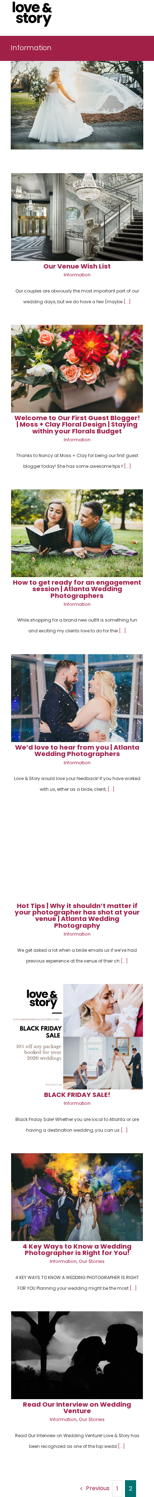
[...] (127, 302)
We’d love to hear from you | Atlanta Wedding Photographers (77, 750)
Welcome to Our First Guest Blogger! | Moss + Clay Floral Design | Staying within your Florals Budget (77, 424)
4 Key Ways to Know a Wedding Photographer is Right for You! (77, 1249)
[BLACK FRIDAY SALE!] (77, 1036)
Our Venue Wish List (77, 266)
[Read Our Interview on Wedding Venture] (77, 1355)
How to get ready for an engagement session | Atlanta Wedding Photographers (77, 589)
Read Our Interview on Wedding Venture (77, 1407)
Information (77, 274)
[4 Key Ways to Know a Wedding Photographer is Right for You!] (77, 1197)
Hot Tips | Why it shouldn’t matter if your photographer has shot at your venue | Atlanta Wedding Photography (77, 915)
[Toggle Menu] (138, 14)
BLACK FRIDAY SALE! (77, 1094)
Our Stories (92, 1261)
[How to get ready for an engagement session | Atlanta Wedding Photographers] (77, 533)
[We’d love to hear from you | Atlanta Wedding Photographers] (77, 698)
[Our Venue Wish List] (77, 217)
